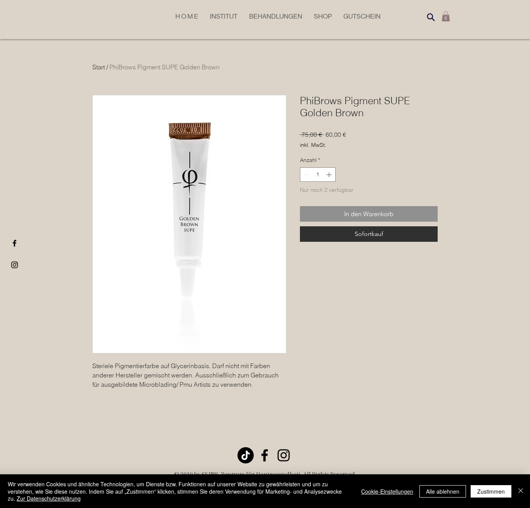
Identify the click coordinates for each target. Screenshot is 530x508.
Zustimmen (491, 491)
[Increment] (329, 174)
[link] (446, 16)
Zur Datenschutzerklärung (49, 498)
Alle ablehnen (442, 491)
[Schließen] (520, 491)
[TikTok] (245, 455)
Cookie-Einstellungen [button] (387, 491)
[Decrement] (306, 174)
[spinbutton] (318, 174)
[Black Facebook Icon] (14, 243)
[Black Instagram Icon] (14, 264)
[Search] (431, 17)
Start (98, 67)
